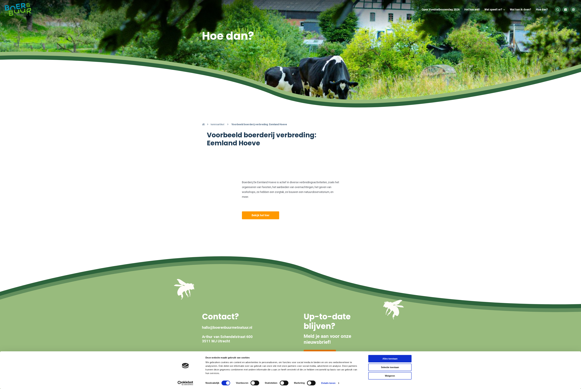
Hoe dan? (542, 9)
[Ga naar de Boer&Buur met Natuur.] (203, 124)
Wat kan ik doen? (520, 9)
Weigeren (390, 375)
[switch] (255, 383)
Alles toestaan (389, 358)
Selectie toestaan (390, 367)
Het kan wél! (472, 9)
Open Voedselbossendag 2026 (441, 9)
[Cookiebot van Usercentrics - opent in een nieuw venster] (185, 383)
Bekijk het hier (260, 215)
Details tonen (328, 383)
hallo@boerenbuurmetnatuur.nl (227, 327)
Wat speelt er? (493, 9)
